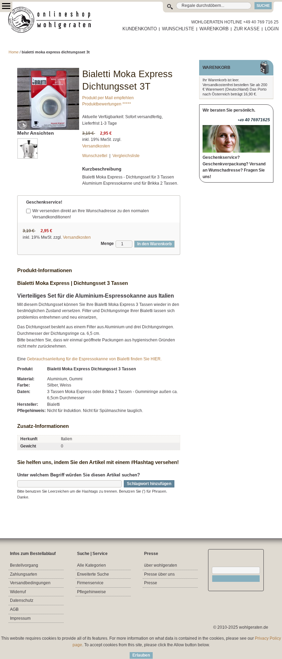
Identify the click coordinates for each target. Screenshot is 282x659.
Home (14, 52)
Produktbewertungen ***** (106, 104)
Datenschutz (21, 600)
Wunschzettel (94, 155)
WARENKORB (214, 28)
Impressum (20, 618)
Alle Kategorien (91, 565)
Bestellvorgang (24, 565)
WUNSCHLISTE (178, 28)
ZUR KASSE (247, 28)
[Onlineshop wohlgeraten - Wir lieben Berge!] (52, 20)
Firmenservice (90, 582)
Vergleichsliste (126, 155)
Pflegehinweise (91, 591)
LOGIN (272, 28)
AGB (14, 609)
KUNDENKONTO (139, 28)
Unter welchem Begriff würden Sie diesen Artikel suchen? (78, 474)
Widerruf (18, 591)
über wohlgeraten (160, 565)
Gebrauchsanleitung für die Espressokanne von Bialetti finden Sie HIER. (94, 359)
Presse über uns (159, 574)
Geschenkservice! (44, 202)
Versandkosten (96, 146)
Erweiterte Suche (93, 574)
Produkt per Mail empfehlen (108, 97)
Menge (107, 243)
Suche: (171, 5)
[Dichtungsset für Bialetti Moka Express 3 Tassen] (48, 71)
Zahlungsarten (23, 574)
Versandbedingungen (30, 582)
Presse (150, 582)
